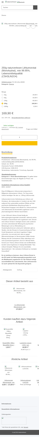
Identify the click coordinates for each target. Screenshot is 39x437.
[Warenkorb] (35, 2)
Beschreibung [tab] (7, 152)
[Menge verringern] (4, 137)
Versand (26, 427)
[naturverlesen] (10, 2)
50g (20, 97)
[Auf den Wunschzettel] (33, 26)
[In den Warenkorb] (3, 21)
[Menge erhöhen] (35, 137)
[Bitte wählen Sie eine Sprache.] (22, 2)
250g (20, 103)
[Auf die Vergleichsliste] (28, 26)
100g (20, 100)
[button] (29, 2)
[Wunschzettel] (32, 2)
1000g (20, 106)
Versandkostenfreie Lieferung (21, 117)
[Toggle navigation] (3, 1)
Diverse (11, 84)
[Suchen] (35, 7)
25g (20, 95)
